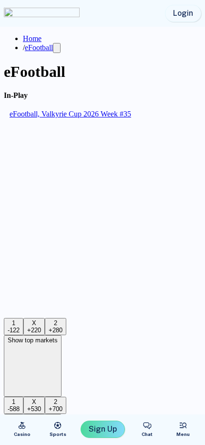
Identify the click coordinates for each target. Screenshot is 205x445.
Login (183, 13)
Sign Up (103, 429)
